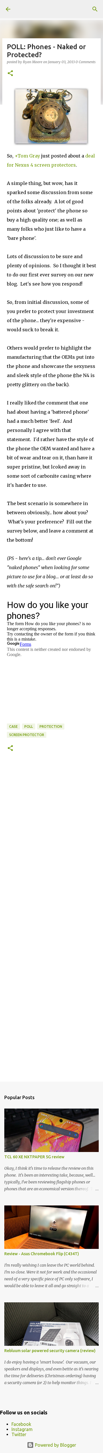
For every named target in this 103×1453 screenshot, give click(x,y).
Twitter (18, 1434)
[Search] (95, 9)
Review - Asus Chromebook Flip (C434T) (41, 1253)
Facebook (21, 1424)
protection (50, 726)
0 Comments (86, 62)
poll (28, 726)
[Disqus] (51, 842)
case (13, 726)
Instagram (22, 1429)
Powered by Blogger (55, 1445)
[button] (10, 73)
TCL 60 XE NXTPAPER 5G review (34, 1157)
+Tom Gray (27, 156)
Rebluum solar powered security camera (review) (50, 1350)
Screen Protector (26, 735)
